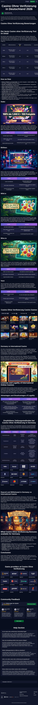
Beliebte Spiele (4, 313)
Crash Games (23, 313)
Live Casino (14, 313)
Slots (32, 313)
